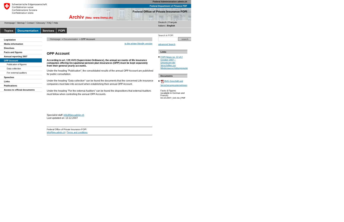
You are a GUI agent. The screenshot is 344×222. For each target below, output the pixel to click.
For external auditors (17, 73)
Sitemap (21, 23)
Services (48, 30)
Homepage (9, 23)
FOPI (61, 30)
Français (172, 22)
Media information (13, 44)
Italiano (161, 25)
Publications (10, 85)
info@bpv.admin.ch (74, 115)
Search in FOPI (165, 35)
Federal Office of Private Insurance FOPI (160, 11)
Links (7, 81)
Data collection (14, 68)
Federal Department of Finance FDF (168, 6)
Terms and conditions (77, 132)
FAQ (49, 23)
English (171, 25)
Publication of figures (17, 64)
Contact (30, 23)
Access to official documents (19, 90)
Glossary (40, 23)
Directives (9, 48)
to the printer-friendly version (138, 43)
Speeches (9, 77)
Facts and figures (13, 52)
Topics (8, 30)
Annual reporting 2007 (15, 56)
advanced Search (166, 44)
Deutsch (162, 22)
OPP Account (11, 60)
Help (56, 23)
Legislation (10, 40)
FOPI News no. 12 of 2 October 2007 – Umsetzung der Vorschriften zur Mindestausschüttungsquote (174, 62)
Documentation (28, 30)
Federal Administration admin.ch (170, 1)
